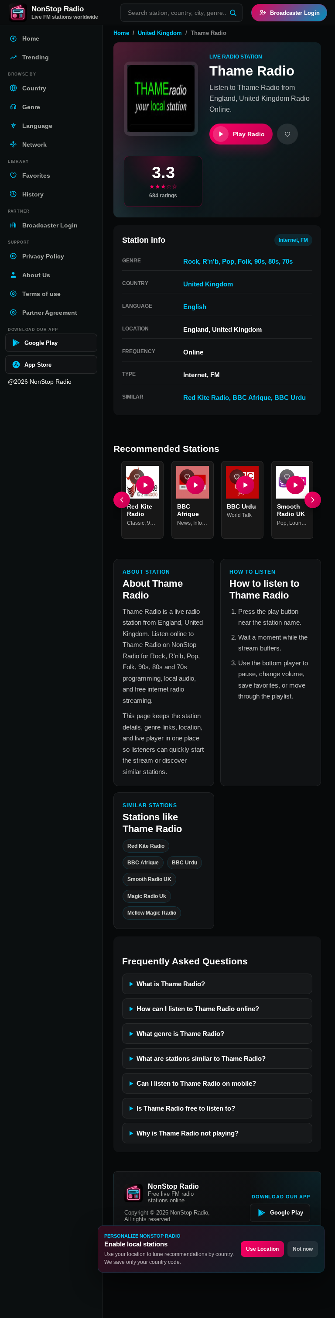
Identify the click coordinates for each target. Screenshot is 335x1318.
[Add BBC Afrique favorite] (187, 476)
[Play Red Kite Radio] (145, 484)
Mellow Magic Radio (151, 913)
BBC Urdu (290, 397)
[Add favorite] (287, 134)
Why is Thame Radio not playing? (188, 1133)
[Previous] (121, 500)
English (194, 306)
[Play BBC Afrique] (195, 484)
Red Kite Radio (206, 397)
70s (287, 261)
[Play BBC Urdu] (245, 484)
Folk (244, 261)
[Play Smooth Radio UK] (295, 484)
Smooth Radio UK (149, 879)
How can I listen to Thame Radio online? (198, 1008)
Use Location (262, 1249)
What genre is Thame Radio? (180, 1033)
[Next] (312, 500)
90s (259, 261)
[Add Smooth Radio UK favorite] (287, 476)
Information (206, 523)
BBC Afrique (251, 397)
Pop (228, 261)
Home (121, 33)
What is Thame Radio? (171, 984)
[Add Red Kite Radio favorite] (137, 476)
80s (273, 261)
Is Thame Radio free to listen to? (186, 1108)
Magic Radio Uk (146, 896)
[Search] (233, 13)
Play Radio (249, 134)
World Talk (239, 515)
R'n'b (210, 261)
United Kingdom (160, 33)
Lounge (298, 523)
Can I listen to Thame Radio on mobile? (196, 1083)
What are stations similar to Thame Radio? (201, 1058)
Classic (135, 523)
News (184, 523)
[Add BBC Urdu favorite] (236, 476)
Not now (303, 1249)
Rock (191, 261)
